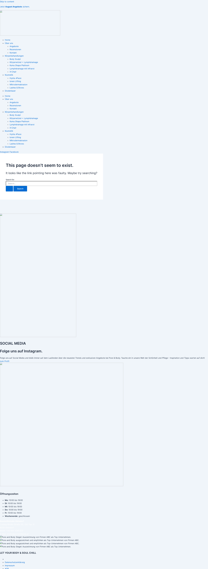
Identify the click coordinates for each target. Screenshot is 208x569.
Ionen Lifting (15, 81)
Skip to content (7, 1)
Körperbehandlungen (14, 56)
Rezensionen (15, 49)
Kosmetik (9, 75)
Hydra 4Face (15, 78)
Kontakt (13, 52)
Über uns (9, 43)
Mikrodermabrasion (18, 84)
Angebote (14, 46)
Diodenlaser (10, 91)
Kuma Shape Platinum (19, 65)
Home (7, 40)
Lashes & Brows (17, 87)
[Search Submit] (9, 188)
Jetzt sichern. (15, 6)
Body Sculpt (15, 59)
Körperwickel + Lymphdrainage (24, 62)
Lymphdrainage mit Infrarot (22, 68)
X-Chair (13, 72)
